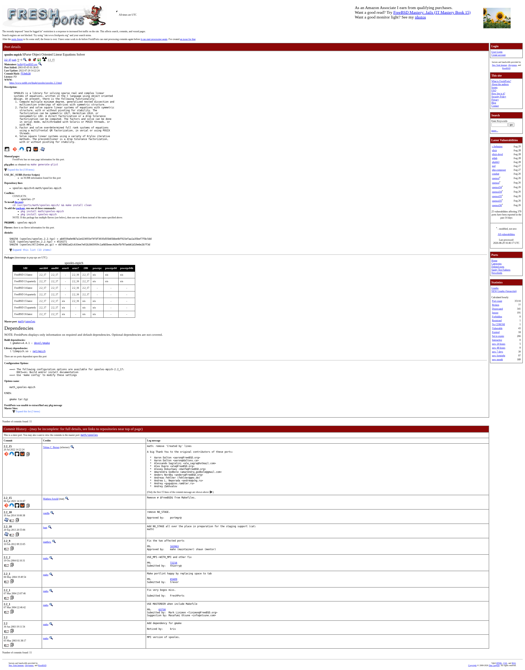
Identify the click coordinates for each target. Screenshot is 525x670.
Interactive (497, 340)
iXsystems (512, 65)
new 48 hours (498, 347)
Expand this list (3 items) (28, 411)
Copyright (472, 665)
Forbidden (497, 316)
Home (494, 260)
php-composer (499, 169)
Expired (496, 332)
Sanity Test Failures (500, 269)
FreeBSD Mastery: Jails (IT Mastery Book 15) (432, 12)
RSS (514, 663)
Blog (493, 102)
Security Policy (498, 96)
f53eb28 (26, 73)
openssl (495, 178)
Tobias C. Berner (51, 447)
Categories (496, 263)
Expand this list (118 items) (21, 169)
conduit (495, 173)
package (20, 208)
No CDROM (498, 324)
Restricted (497, 320)
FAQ (493, 90)
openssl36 (497, 205)
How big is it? (498, 93)
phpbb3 (495, 162)
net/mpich (39, 351)
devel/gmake (42, 343)
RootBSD (506, 68)
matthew (47, 542)
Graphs (495, 288)
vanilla (46, 513)
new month (497, 359)
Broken (495, 305)
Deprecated (497, 308)
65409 (173, 579)
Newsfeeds (496, 272)
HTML (499, 663)
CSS (505, 663)
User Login (496, 51)
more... (494, 130)
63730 (162, 609)
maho (45, 558)
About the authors (500, 84)
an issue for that (187, 39)
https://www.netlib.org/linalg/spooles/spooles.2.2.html (35, 82)
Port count (497, 301)
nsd (493, 166)
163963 (174, 546)
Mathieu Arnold (50, 498)
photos (420, 17)
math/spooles (89, 435)
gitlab (494, 158)
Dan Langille (494, 665)
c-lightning (497, 146)
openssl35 (497, 196)
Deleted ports (497, 266)
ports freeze (17, 39)
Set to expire (498, 336)
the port (19, 202)
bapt (45, 527)
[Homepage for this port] (7, 150)
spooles (30, 321)
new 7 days (497, 351)
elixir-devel (497, 154)
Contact (495, 105)
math (14, 59)
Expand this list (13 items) (32, 250)
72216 (173, 562)
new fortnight (498, 355)
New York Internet (499, 65)
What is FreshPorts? (501, 81)
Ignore (495, 312)
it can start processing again (154, 39)
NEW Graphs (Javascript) (504, 291)
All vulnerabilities (506, 234)
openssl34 (497, 187)
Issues (494, 87)
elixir (494, 150)
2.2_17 (7, 59)
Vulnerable (497, 328)
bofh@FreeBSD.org (27, 64)
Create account (498, 55)
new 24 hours (498, 343)
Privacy (495, 99)
